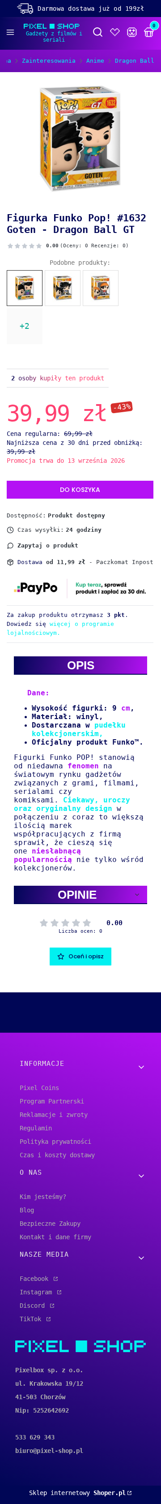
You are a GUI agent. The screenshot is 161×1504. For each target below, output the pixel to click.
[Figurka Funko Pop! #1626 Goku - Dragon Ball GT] (62, 288)
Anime (95, 60)
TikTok (32, 1319)
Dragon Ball (134, 60)
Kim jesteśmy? (43, 1196)
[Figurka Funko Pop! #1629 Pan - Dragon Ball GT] (100, 288)
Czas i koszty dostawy (57, 1155)
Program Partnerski (52, 1101)
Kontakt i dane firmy (55, 1237)
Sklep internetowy (77, 1492)
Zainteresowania (49, 60)
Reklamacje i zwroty (54, 1114)
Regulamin (36, 1128)
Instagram (37, 1292)
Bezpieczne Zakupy (50, 1223)
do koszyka (80, 489)
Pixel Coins (39, 1087)
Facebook (36, 1278)
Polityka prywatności (55, 1141)
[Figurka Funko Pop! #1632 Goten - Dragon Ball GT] (24, 288)
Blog (27, 1210)
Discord (34, 1305)
